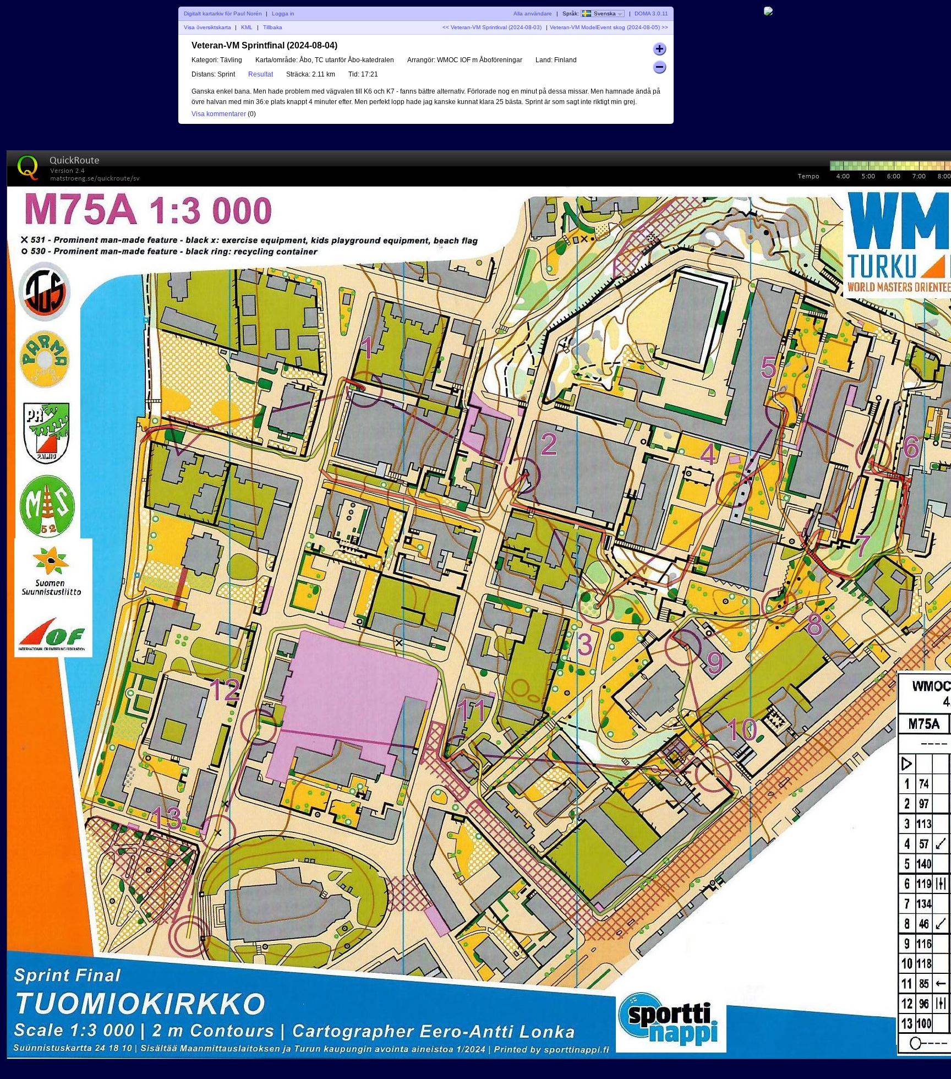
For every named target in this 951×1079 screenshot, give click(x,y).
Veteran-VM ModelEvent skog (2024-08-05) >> (609, 27)
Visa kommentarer (219, 114)
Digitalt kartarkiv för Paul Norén (223, 13)
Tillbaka (272, 27)
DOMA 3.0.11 (651, 13)
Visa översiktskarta (207, 27)
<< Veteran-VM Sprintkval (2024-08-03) (492, 27)
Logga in (283, 13)
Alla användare (532, 13)
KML (247, 27)
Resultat (260, 74)
